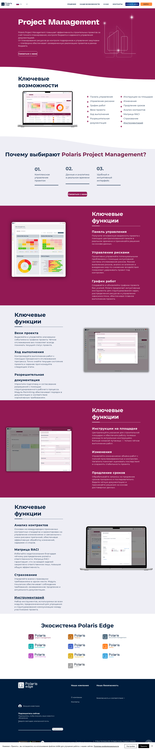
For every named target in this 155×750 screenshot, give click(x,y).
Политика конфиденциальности (106, 746)
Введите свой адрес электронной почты (33, 721)
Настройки (131, 746)
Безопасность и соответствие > (111, 698)
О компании (75, 697)
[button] (72, 4)
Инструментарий (133, 123)
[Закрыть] (152, 746)
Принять (143, 746)
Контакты (75, 702)
